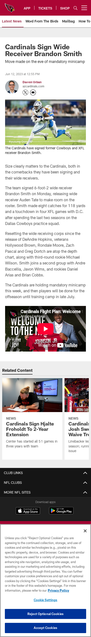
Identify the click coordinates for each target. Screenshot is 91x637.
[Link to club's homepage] (10, 6)
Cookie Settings (46, 600)
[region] (45, 580)
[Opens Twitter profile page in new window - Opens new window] (25, 92)
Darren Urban (32, 82)
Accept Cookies (45, 628)
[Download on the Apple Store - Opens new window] (28, 511)
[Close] (85, 531)
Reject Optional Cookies (45, 614)
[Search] (75, 8)
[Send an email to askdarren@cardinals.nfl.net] (33, 92)
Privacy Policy (58, 590)
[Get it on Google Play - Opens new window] (61, 513)
